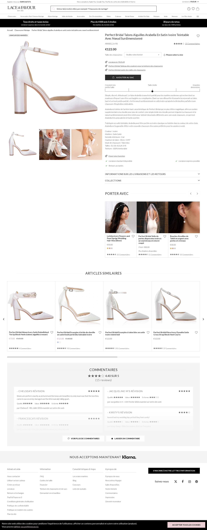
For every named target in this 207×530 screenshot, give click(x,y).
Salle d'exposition (112, 484)
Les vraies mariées (80, 476)
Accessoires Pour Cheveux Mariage (32, 16)
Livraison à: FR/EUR (116, 62)
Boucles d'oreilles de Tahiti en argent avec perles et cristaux (179, 238)
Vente (165, 16)
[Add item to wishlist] (198, 35)
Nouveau (175, 16)
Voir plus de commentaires (85, 438)
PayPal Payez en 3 (14, 497)
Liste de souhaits (79, 489)
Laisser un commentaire (127, 438)
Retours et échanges (15, 493)
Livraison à (189, 2)
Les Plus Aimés (187, 16)
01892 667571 (25, 2)
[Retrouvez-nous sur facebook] (183, 481)
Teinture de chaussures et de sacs (53, 489)
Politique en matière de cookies (20, 510)
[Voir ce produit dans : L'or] (107, 248)
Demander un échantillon (50, 493)
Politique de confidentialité (18, 505)
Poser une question (116, 156)
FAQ (42, 476)
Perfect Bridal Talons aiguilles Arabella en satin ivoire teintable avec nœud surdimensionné (65, 30)
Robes (109, 16)
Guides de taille (46, 480)
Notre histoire (111, 489)
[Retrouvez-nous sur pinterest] (196, 481)
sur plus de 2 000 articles (171, 23)
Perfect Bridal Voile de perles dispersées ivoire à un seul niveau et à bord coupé (149, 239)
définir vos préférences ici (26, 526)
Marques (157, 16)
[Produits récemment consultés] (189, 9)
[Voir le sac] (197, 9)
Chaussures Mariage (22, 30)
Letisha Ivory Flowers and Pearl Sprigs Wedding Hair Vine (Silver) (118, 238)
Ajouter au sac (125, 77)
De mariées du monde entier (103, 23)
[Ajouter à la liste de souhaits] (133, 236)
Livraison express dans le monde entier (35, 23)
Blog (74, 480)
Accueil (10, 30)
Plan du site (11, 514)
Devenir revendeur (113, 501)
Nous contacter (13, 476)
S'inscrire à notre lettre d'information (174, 470)
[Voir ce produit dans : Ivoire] (60, 342)
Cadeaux (118, 16)
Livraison (10, 489)
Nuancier (43, 484)
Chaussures (12, 16)
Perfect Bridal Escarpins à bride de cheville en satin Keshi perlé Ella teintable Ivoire (76, 333)
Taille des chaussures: (113, 55)
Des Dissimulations (95, 16)
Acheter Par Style (143, 16)
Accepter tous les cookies (186, 525)
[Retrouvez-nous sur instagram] (189, 481)
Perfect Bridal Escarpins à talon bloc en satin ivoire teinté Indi (125, 333)
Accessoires (81, 16)
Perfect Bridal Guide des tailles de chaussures (127, 70)
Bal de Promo (129, 16)
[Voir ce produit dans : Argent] (111, 248)
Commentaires (111, 493)
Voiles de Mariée (67, 16)
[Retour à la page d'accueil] (21, 9)
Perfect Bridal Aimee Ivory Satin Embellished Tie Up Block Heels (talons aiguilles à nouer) (29, 333)
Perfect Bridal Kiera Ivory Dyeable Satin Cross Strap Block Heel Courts (171, 333)
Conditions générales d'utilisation (20, 501)
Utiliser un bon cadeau (16, 480)
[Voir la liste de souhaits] (193, 9)
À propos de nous (112, 476)
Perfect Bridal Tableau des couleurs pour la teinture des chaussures (135, 66)
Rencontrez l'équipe (113, 480)
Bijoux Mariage (53, 16)
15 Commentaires (192, 44)
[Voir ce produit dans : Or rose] (109, 248)
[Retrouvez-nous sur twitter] (176, 481)
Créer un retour (13, 484)
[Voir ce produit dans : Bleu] (58, 342)
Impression (109, 497)
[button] (12, 80)
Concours (76, 484)
